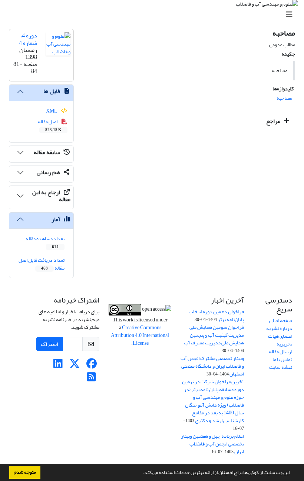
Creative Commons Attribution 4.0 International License (140, 335)
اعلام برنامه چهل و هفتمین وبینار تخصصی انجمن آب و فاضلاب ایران (212, 444)
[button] (141, 473)
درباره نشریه (279, 328)
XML (52, 111)
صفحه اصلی (280, 320)
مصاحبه (284, 98)
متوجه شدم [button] (25, 472)
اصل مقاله (50, 125)
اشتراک (49, 344)
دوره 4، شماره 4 (28, 39)
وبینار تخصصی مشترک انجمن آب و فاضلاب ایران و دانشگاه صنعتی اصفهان (212, 366)
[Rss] (91, 379)
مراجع (273, 121)
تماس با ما (282, 359)
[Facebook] (91, 366)
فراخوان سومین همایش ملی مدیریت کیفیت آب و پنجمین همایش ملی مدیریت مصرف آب (214, 335)
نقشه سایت (280, 367)
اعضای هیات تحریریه (280, 340)
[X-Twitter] (75, 366)
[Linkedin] (58, 366)
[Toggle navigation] (154, 14)
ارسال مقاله (280, 352)
